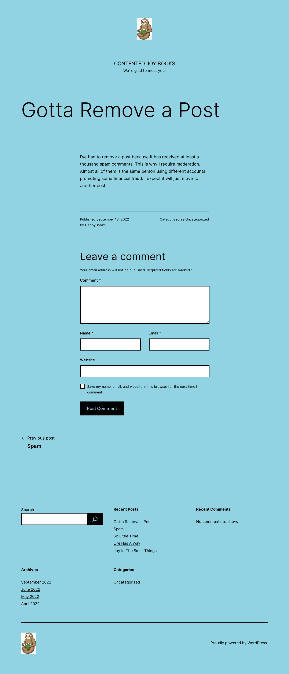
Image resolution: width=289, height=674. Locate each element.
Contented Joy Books (144, 63)
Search (27, 509)
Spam (119, 529)
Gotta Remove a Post (133, 521)
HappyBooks (95, 225)
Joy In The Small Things (135, 550)
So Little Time (126, 536)
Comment (90, 280)
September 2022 (36, 582)
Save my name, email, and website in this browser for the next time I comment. (142, 389)
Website (87, 360)
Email (155, 333)
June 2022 (30, 589)
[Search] (95, 519)
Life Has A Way (127, 543)
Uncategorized (197, 219)
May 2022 (30, 596)
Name (87, 333)
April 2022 (30, 603)
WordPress (257, 643)
